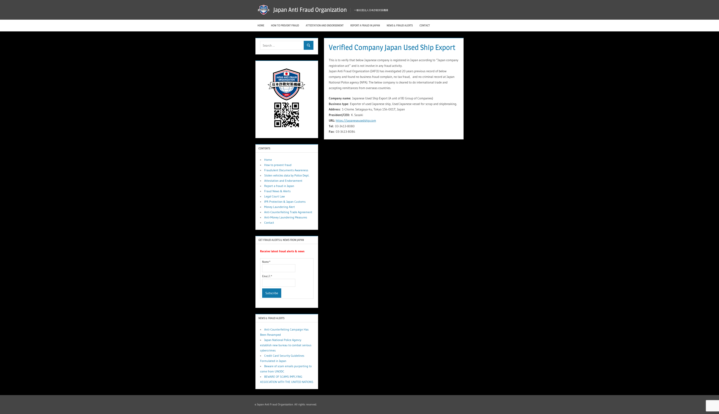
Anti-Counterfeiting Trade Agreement (288, 212)
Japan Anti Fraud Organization (310, 9)
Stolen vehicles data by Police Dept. (286, 175)
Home (260, 25)
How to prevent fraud (285, 25)
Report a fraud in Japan (365, 25)
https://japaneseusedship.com (356, 120)
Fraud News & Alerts (277, 191)
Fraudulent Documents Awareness (286, 170)
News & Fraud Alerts (400, 25)
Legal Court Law (274, 196)
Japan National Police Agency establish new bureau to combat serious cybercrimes (285, 345)
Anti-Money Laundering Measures (285, 217)
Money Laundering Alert (279, 207)
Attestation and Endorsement (325, 25)
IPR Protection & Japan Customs (285, 201)
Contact (424, 25)
